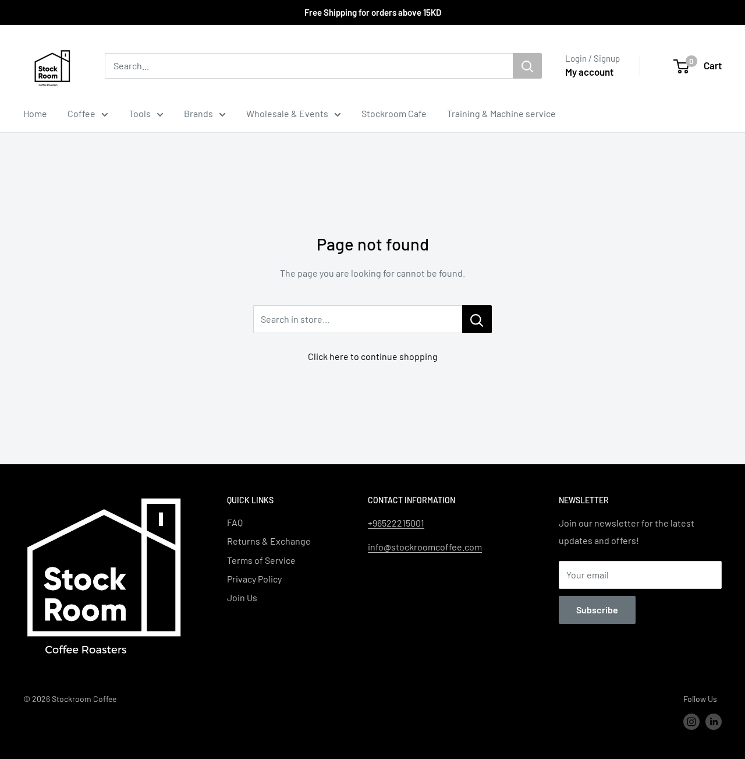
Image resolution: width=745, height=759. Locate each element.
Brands (198, 113)
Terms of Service (261, 560)
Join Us (242, 597)
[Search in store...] (477, 319)
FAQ (235, 522)
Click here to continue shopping (373, 356)
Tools (140, 113)
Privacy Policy (254, 578)
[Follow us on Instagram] (691, 722)
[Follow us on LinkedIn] (713, 722)
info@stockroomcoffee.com (425, 546)
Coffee (81, 113)
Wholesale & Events (287, 113)
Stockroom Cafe (394, 113)
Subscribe (597, 609)
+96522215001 (396, 522)
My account (589, 71)
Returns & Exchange (269, 540)
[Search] (527, 66)
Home (35, 113)
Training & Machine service (501, 113)
